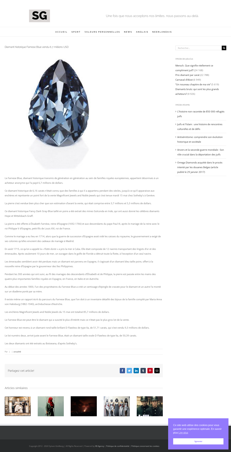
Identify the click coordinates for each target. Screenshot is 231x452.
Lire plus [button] (183, 432)
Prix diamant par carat (187, 75)
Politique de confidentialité (117, 446)
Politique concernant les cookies (145, 446)
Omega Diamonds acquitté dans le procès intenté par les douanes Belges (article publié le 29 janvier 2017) (199, 167)
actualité (17, 351)
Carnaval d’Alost (184, 79)
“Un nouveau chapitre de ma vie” (193, 84)
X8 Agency (99, 446)
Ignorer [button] (198, 441)
